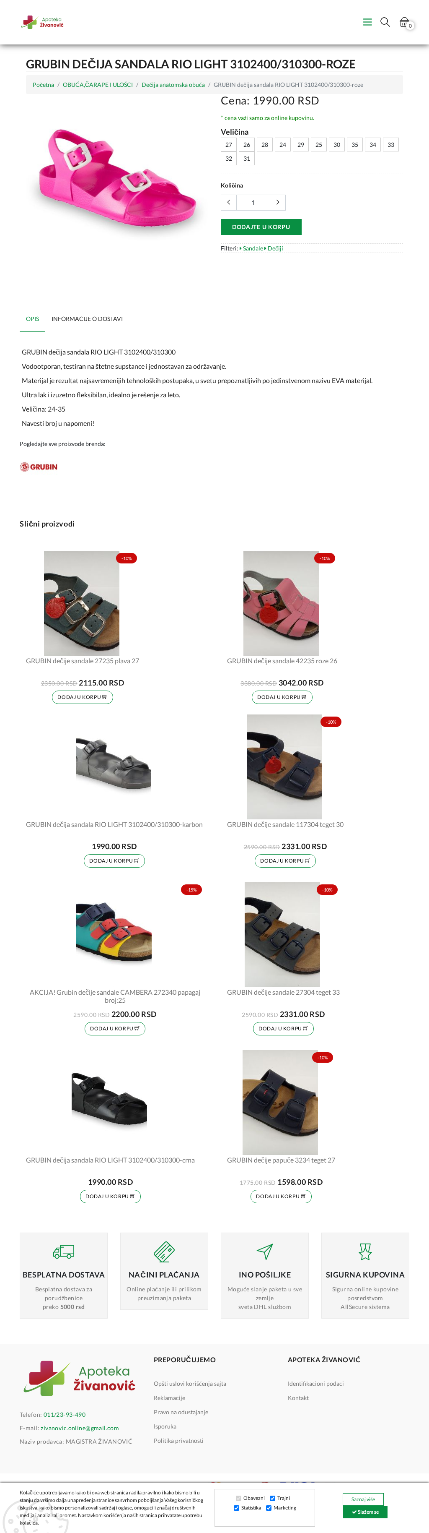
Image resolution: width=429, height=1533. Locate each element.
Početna (43, 84)
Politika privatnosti (179, 1440)
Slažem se (368, 1512)
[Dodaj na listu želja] (127, 644)
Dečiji (274, 248)
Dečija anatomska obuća (173, 84)
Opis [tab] (32, 318)
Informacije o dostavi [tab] (87, 318)
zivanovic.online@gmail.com (80, 1427)
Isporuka (165, 1426)
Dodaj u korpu (79, 697)
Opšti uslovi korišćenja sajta (190, 1383)
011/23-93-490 (64, 1414)
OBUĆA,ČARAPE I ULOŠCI (98, 84)
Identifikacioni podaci (316, 1383)
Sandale (252, 248)
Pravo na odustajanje (181, 1412)
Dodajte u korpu (261, 226)
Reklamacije (169, 1397)
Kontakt (298, 1397)
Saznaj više (363, 1499)
